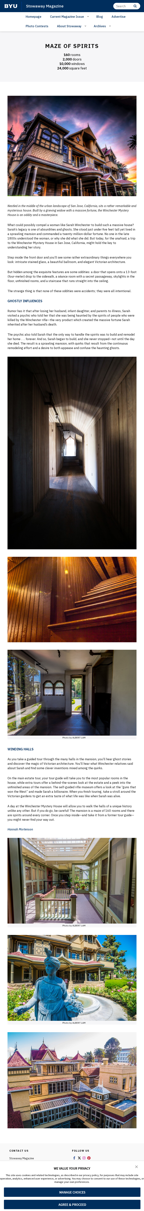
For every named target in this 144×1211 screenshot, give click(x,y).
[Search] (135, 6)
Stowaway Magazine (45, 6)
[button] (136, 1166)
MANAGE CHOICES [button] (72, 1192)
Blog (99, 16)
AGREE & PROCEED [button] (72, 1204)
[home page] (10, 6)
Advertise (119, 16)
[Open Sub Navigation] (88, 16)
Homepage (33, 16)
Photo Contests (37, 26)
